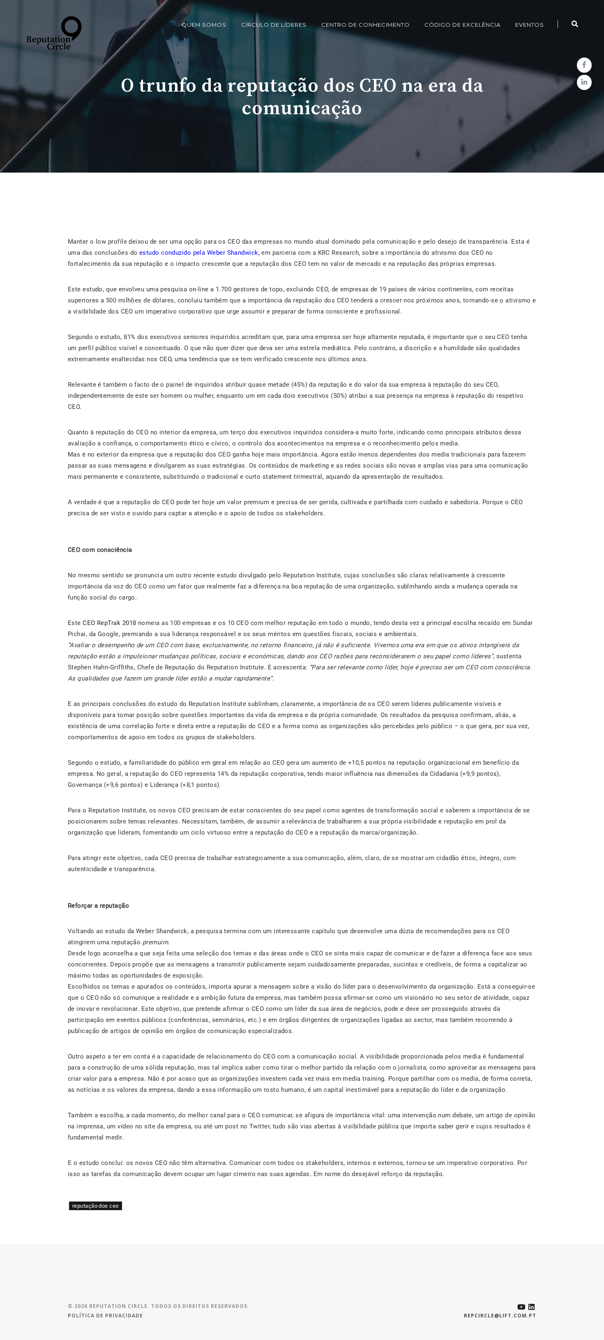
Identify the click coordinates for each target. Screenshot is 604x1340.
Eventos (529, 24)
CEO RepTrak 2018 (109, 623)
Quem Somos (204, 24)
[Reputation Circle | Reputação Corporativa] (51, 32)
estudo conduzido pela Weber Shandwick (198, 252)
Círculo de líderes (274, 24)
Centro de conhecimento (365, 24)
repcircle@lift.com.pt (500, 1315)
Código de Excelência (462, 24)
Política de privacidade (105, 1315)
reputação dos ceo (95, 1206)
